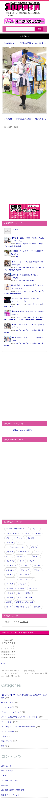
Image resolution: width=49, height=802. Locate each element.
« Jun (3, 663)
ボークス (9, 584)
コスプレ (19, 556)
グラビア (9, 552)
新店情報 (9, 597)
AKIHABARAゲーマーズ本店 (16, 529)
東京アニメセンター (25, 597)
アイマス (27, 533)
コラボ (31, 561)
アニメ (8, 538)
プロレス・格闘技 (7, 731)
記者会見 (37, 607)
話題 (17, 256)
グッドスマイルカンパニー (16, 547)
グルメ (38, 552)
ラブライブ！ (23, 584)
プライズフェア (23, 575)
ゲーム (8, 556)
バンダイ (37, 565)
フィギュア (25, 570)
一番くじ (9, 593)
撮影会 (28, 593)
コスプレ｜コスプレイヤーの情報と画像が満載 (27, 319)
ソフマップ (25, 565)
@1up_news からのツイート (24, 430)
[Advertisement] (24, 170)
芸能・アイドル (7, 741)
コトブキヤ (10, 561)
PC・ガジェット (7, 702)
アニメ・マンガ (20, 304)
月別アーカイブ (10, 622)
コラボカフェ (11, 565)
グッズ (20, 543)
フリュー (37, 570)
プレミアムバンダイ (26, 579)
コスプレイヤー (33, 556)
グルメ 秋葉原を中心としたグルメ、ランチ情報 (20, 717)
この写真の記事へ (24, 43)
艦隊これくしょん (22, 607)
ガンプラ (9, 543)
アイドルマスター (12, 533)
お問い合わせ (6, 766)
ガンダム (31, 538)
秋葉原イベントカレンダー (11, 795)
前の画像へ (8, 43)
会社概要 (4, 785)
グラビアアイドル (24, 552)
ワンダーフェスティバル (15, 588)
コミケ (21, 561)
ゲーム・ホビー (7, 722)
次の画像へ (40, 43)
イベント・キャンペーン (23, 243)
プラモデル (10, 579)
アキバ (38, 533)
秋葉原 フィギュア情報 (24, 602)
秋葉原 (8, 602)
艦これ (8, 607)
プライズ (9, 575)
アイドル (35, 529)
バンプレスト (11, 570)
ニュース (14, 229)
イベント (19, 538)
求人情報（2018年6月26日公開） (13, 790)
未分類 (3, 736)
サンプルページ (7, 771)
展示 (19, 593)
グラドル (34, 547)
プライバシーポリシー (9, 780)
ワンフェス (33, 588)
